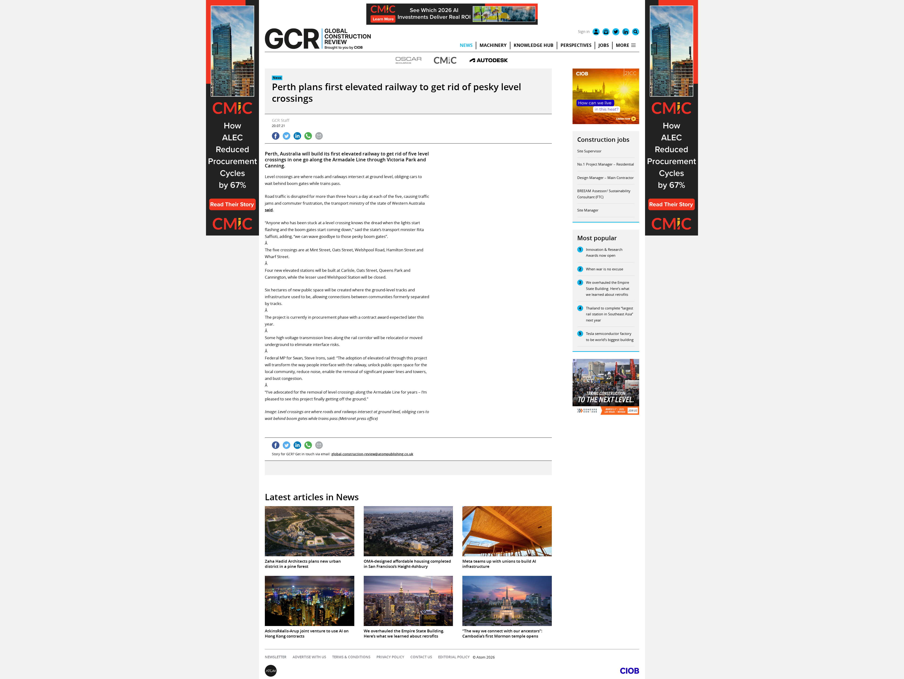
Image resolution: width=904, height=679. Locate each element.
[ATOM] (358, 671)
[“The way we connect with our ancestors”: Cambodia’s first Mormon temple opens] (507, 601)
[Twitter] (615, 31)
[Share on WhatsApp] (308, 136)
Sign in (584, 31)
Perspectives (576, 45)
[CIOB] (545, 671)
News (466, 45)
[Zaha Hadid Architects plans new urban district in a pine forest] (309, 531)
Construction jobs (603, 139)
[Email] (605, 31)
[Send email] (319, 136)
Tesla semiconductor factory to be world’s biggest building (610, 336)
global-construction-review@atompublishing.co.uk (372, 454)
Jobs (603, 45)
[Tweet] (286, 136)
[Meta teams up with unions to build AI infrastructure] (507, 531)
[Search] (635, 31)
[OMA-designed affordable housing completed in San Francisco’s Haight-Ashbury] (408, 531)
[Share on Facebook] (275, 136)
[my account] (596, 31)
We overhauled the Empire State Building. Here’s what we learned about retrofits (607, 288)
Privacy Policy (390, 657)
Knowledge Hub (533, 45)
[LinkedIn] (625, 31)
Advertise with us (309, 657)
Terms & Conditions (351, 657)
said (269, 209)
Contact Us (421, 657)
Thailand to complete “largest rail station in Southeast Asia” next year (609, 314)
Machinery (493, 45)
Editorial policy (454, 657)
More (622, 45)
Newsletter (276, 657)
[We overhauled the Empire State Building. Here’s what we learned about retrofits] (408, 601)
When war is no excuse (604, 269)
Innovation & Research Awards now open (604, 252)
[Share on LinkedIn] (297, 136)
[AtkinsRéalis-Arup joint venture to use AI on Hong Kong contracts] (309, 601)
